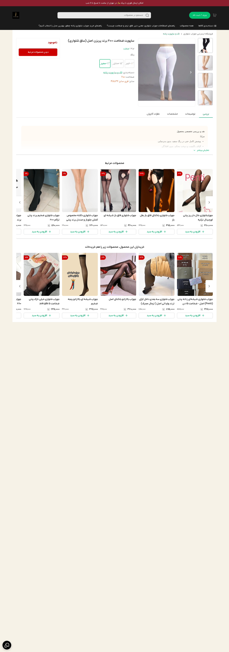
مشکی (116, 63)
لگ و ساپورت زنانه (171, 33)
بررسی (206, 113)
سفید (103, 63)
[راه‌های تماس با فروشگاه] (6, 645)
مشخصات (172, 113)
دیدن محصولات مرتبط (38, 52)
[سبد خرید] (215, 15)
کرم (128, 63)
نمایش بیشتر (203, 150)
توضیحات (190, 113)
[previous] (209, 202)
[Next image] (191, 72)
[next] (20, 202)
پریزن (126, 48)
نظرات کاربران (153, 113)
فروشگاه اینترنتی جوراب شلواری (198, 33)
